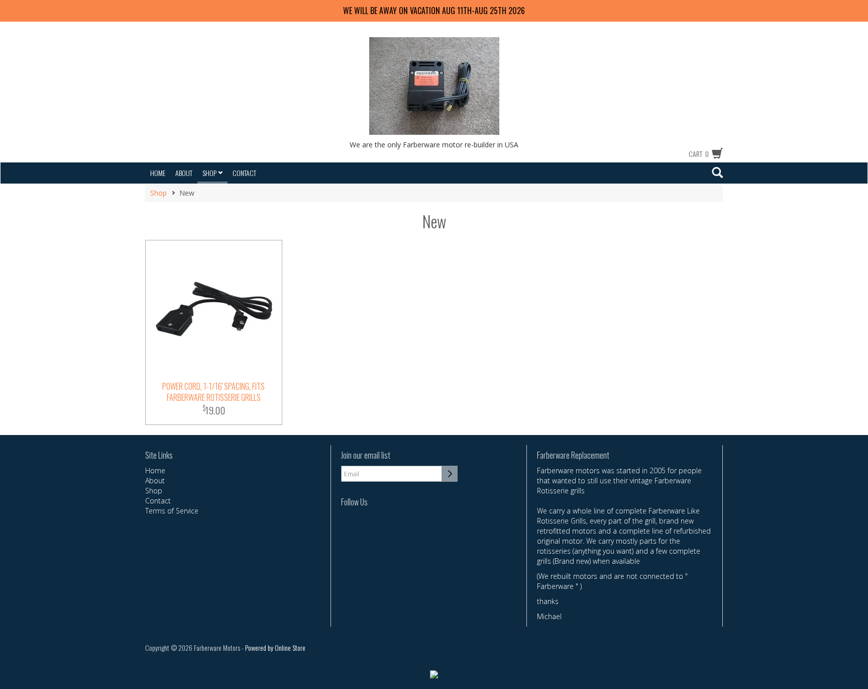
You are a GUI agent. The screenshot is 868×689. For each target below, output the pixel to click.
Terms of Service (171, 510)
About (183, 172)
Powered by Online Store (275, 647)
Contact (244, 172)
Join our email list (365, 455)
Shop (210, 172)
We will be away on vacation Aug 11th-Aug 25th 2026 (434, 11)
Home (157, 172)
